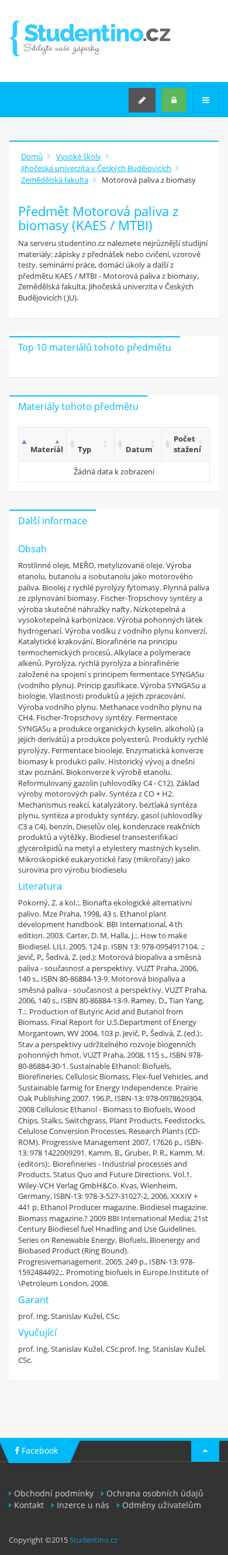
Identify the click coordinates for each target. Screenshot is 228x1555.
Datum (139, 449)
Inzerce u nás (83, 1504)
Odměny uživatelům (161, 1504)
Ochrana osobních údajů (154, 1493)
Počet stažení (187, 444)
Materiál (46, 449)
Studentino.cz (94, 1540)
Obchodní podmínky (54, 1493)
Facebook (38, 1450)
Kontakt (29, 1504)
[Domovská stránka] (89, 38)
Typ (84, 449)
